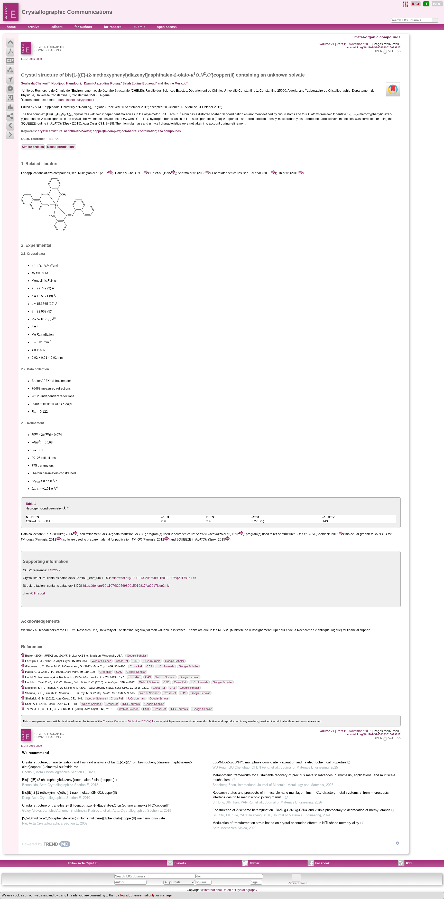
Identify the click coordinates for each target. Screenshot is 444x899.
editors (57, 27)
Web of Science (101, 661)
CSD (166, 682)
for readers (113, 27)
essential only (144, 895)
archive (34, 27)
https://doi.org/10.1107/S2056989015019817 (373, 47)
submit (140, 27)
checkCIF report (34, 593)
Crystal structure (39, 75)
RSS (409, 863)
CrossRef (122, 661)
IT (426, 4)
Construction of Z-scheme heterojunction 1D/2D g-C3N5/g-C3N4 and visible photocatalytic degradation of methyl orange (301, 810)
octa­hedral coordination (139, 131)
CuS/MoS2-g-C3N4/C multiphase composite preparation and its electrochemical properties (279, 762)
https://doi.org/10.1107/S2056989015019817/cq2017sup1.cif (154, 578)
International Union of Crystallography (230, 890)
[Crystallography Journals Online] (405, 4)
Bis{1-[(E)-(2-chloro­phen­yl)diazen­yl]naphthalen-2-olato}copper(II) (69, 780)
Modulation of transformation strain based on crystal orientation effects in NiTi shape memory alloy (285, 823)
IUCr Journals (151, 661)
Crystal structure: (34, 578)
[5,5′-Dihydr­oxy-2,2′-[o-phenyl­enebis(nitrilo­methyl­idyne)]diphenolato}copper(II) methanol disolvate (93, 818)
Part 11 (342, 44)
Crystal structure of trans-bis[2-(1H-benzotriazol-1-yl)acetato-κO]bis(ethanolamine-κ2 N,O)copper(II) (95, 805)
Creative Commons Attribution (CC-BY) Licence (132, 721)
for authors (84, 27)
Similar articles (33, 147)
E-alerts (180, 863)
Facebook (322, 863)
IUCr (415, 4)
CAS (135, 661)
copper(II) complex (106, 131)
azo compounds (169, 131)
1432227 (53, 139)
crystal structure (50, 131)
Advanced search (298, 883)
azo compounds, (59, 173)
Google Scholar (136, 655)
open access (167, 27)
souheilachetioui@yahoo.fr (75, 100)
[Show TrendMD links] (397, 843)
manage (166, 895)
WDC (437, 4)
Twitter (255, 863)
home (12, 27)
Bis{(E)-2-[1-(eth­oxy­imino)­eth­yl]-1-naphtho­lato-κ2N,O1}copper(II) (69, 792)
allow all (123, 895)
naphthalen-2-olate (77, 131)
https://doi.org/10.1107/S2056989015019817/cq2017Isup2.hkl (126, 586)
